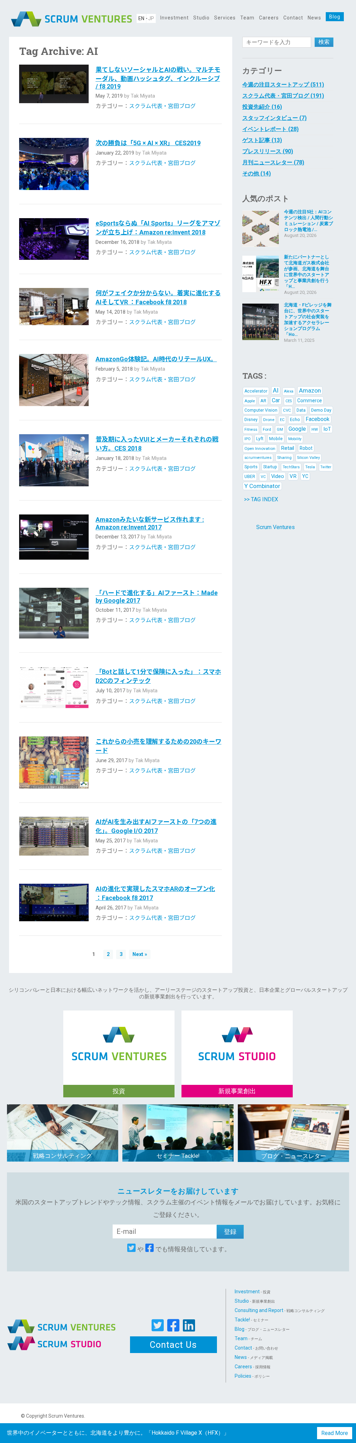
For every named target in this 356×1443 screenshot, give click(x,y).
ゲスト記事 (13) (262, 140)
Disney (251, 419)
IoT (327, 429)
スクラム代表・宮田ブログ (162, 106)
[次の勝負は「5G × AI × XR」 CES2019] (54, 164)
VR (293, 476)
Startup (270, 466)
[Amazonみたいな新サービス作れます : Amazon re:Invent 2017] (54, 536)
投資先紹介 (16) (262, 107)
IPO (247, 439)
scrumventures (258, 457)
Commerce (309, 400)
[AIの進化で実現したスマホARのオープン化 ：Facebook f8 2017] (54, 903)
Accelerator (255, 391)
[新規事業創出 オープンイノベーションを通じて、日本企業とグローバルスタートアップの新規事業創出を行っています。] (237, 1036)
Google (297, 429)
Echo (295, 419)
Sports (251, 466)
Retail (287, 448)
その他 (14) (256, 173)
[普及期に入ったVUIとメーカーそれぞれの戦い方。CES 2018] (54, 460)
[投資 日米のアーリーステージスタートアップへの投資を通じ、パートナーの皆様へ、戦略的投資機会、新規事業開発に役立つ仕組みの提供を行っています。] (119, 1036)
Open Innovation (259, 448)
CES (288, 401)
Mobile (276, 438)
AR (263, 400)
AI (275, 390)
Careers (269, 17)
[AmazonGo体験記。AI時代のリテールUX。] (54, 380)
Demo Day (321, 410)
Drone (268, 419)
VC (263, 477)
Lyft (260, 438)
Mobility (294, 439)
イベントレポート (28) (270, 129)
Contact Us (173, 1344)
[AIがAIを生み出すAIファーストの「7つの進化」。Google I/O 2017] (54, 836)
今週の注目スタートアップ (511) (283, 84)
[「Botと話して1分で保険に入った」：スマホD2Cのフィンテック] (54, 687)
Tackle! (251, 1319)
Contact (293, 17)
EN (141, 18)
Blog (334, 16)
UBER (249, 476)
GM (280, 429)
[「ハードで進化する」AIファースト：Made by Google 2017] (54, 613)
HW (315, 429)
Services (225, 17)
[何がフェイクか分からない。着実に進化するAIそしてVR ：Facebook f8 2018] (54, 307)
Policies (252, 1376)
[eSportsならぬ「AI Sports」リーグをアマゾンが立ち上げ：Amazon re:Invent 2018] (54, 239)
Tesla (310, 466)
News (314, 17)
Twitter (326, 467)
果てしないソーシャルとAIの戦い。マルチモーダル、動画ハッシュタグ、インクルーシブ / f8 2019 (158, 78)
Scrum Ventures (275, 527)
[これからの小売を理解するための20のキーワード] (54, 762)
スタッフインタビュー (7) (274, 118)
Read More (334, 1433)
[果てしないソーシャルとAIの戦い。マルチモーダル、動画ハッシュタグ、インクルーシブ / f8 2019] (54, 87)
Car (276, 400)
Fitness (250, 429)
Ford (267, 429)
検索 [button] (324, 42)
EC (282, 420)
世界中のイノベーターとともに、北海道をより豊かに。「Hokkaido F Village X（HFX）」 (118, 1432)
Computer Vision (260, 410)
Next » (139, 954)
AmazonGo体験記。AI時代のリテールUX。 (156, 359)
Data (301, 410)
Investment (174, 17)
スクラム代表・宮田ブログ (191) (283, 95)
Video (277, 476)
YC (305, 476)
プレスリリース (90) (267, 151)
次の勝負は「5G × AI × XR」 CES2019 (148, 143)
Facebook (318, 419)
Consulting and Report (280, 1310)
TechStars (291, 467)
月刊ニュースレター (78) (273, 162)
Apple (249, 400)
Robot (306, 448)
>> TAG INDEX (261, 499)
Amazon (310, 390)
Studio (201, 17)
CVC (287, 410)
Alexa (288, 391)
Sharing (284, 457)
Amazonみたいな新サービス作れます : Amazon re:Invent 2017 (150, 523)
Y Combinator (262, 486)
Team (247, 17)
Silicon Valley (308, 457)
